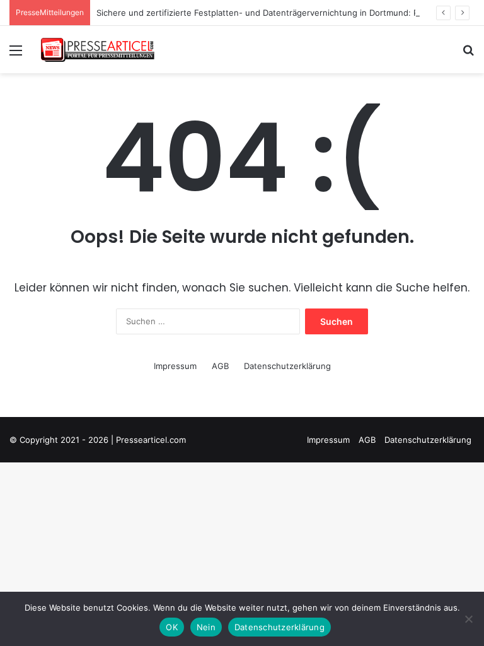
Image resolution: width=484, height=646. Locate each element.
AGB (220, 366)
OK (172, 627)
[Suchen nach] (468, 54)
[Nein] (468, 619)
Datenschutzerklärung (287, 366)
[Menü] (15, 54)
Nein (206, 627)
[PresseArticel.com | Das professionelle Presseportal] (98, 49)
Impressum (175, 366)
